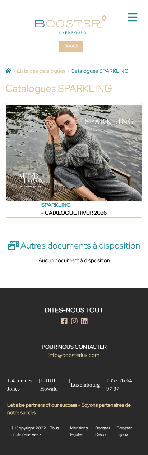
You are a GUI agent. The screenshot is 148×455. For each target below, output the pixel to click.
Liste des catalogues (41, 71)
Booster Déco (102, 431)
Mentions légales (79, 431)
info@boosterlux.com (74, 355)
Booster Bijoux (124, 431)
